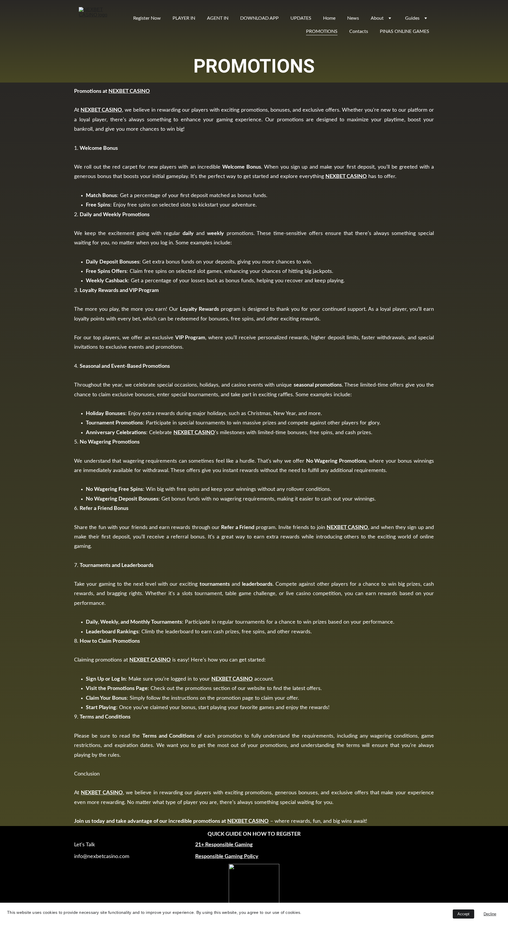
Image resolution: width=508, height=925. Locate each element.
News (353, 18)
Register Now (147, 18)
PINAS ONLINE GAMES (404, 31)
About (377, 18)
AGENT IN (217, 18)
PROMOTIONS (321, 31)
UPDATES (300, 18)
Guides (412, 18)
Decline (490, 914)
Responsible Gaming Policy (226, 856)
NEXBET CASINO (129, 91)
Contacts (358, 31)
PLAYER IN (184, 18)
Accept (463, 914)
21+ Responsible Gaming (224, 844)
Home (329, 18)
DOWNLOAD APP (259, 18)
